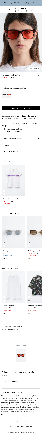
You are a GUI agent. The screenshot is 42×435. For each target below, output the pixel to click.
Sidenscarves (6, 326)
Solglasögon (17, 326)
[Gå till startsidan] (21, 9)
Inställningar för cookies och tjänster (21, 432)
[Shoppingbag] (38, 9)
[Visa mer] (40, 3)
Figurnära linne (8, 305)
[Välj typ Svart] (4, 94)
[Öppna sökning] (10, 9)
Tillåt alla (21, 421)
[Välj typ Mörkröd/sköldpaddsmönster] (9, 94)
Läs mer (4, 415)
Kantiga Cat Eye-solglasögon (13, 251)
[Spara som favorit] (39, 75)
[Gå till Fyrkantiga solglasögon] (21, 355)
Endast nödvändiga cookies (21, 427)
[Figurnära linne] (13, 287)
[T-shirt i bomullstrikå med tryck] (13, 180)
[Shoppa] (3, 9)
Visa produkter (34, 68)
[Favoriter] (31, 9)
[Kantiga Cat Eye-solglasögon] (13, 232)
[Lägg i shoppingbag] (4, 191)
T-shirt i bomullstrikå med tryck (13, 199)
